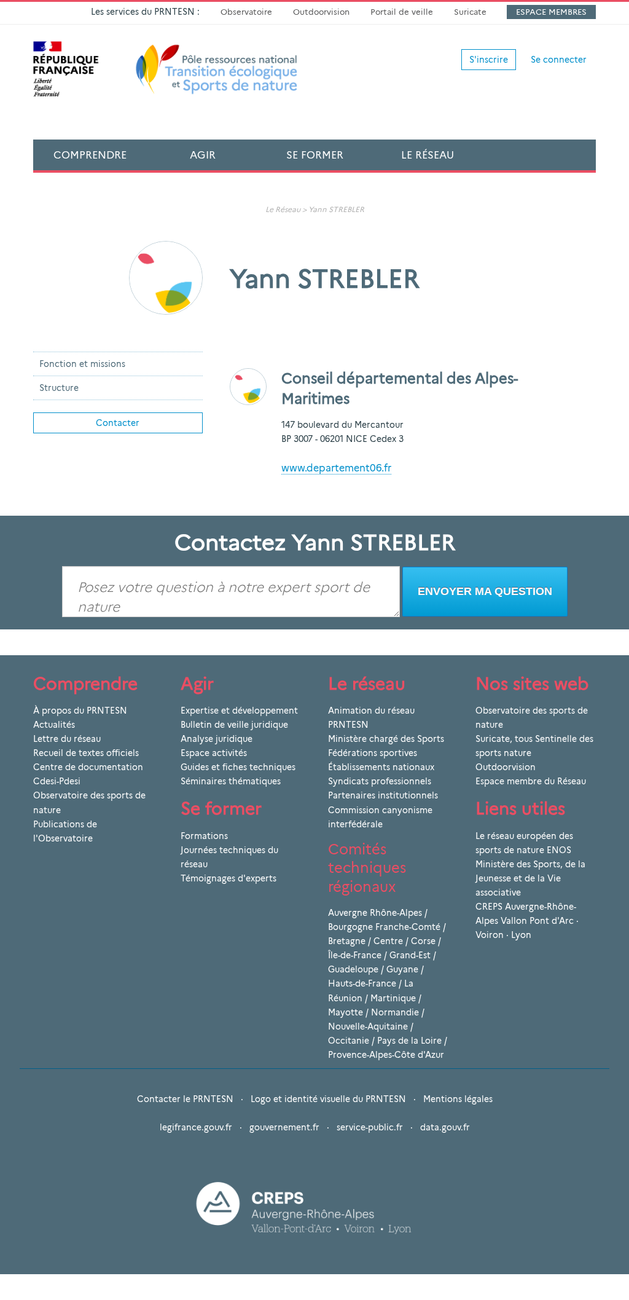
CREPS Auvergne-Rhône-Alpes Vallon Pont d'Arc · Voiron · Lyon (527, 921)
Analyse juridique (216, 739)
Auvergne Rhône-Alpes (375, 913)
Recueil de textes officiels (86, 753)
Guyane (402, 969)
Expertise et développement (239, 710)
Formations (204, 836)
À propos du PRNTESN (80, 710)
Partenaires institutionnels (383, 795)
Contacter (117, 422)
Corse (423, 941)
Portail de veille (401, 12)
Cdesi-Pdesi (56, 781)
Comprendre (90, 155)
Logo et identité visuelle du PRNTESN (328, 1099)
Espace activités (214, 753)
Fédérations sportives (372, 753)
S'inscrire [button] (488, 59)
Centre (388, 941)
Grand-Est (410, 955)
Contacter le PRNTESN (185, 1099)
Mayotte (345, 1012)
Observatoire (246, 12)
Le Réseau (427, 155)
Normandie (395, 1012)
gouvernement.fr (284, 1127)
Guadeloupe (353, 969)
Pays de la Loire (409, 1041)
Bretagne (346, 941)
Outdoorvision (321, 12)
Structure (59, 388)
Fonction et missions (82, 364)
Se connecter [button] (559, 59)
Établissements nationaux (381, 767)
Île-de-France (354, 955)
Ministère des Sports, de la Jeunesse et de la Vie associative (530, 878)
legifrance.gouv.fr (196, 1127)
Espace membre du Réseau (530, 781)
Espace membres (551, 12)
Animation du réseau (371, 710)
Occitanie (348, 1041)
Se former (314, 155)
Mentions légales (458, 1099)
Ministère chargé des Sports (386, 739)
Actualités (54, 725)
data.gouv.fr (445, 1127)
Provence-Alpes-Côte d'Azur (386, 1055)
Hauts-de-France (362, 983)
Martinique (393, 998)
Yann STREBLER (336, 209)
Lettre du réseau (67, 739)
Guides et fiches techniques (238, 767)
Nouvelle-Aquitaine (368, 1026)
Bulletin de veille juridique (234, 725)
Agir (203, 155)
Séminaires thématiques (231, 781)
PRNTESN (348, 725)
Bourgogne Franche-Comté (384, 927)
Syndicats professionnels (379, 781)
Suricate (470, 12)
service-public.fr (370, 1127)
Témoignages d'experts (228, 878)
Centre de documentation (88, 767)
